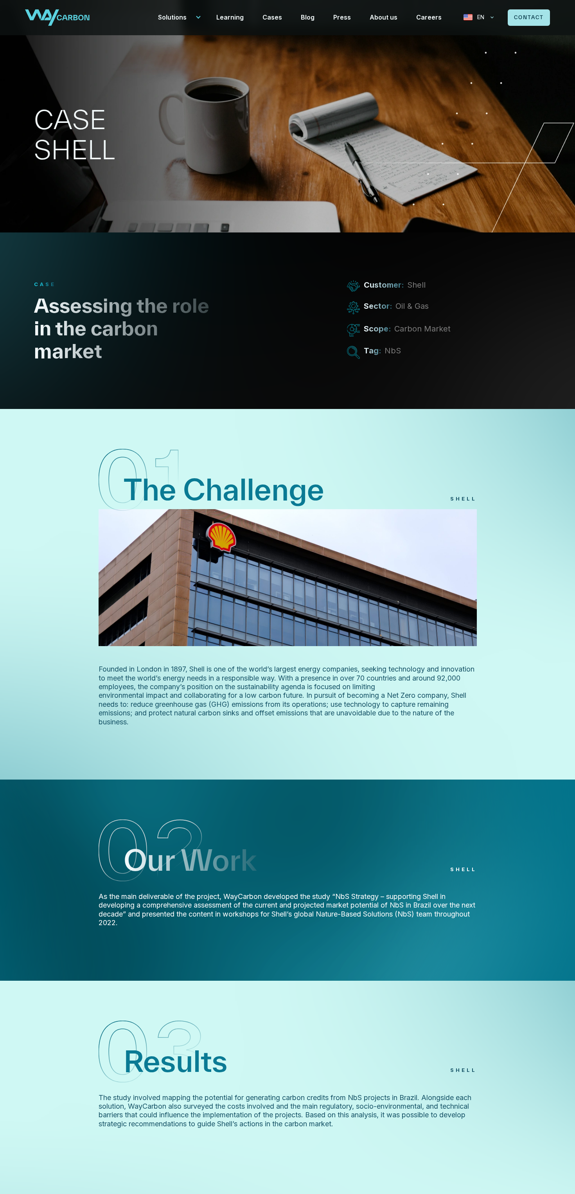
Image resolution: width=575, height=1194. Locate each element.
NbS (393, 350)
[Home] (57, 17)
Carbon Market (422, 328)
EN (480, 17)
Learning (230, 17)
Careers (429, 17)
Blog (307, 17)
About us (383, 17)
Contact (529, 17)
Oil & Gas (412, 306)
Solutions (172, 17)
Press (342, 17)
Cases (272, 17)
